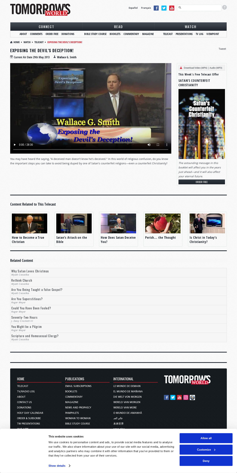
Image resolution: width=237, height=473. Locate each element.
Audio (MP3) (216, 67)
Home (17, 42)
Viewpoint (212, 34)
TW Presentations (28, 423)
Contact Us (24, 402)
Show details (57, 465)
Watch (190, 26)
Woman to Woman (78, 418)
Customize (204, 449)
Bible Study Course (95, 34)
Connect (46, 26)
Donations (67, 34)
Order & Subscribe (29, 418)
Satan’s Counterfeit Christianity (194, 82)
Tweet (222, 49)
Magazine (148, 34)
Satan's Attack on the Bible (71, 239)
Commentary (131, 34)
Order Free (52, 34)
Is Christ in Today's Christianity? (203, 239)
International (123, 379)
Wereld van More (125, 407)
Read (118, 26)
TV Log (199, 34)
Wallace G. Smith (66, 57)
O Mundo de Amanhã (127, 413)
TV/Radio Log (26, 391)
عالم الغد (118, 418)
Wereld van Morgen (126, 402)
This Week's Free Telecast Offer (198, 74)
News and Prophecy (78, 407)
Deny (206, 460)
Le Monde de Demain (127, 386)
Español (133, 7)
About (23, 34)
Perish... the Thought (160, 237)
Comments (36, 34)
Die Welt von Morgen (127, 396)
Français (146, 7)
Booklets (115, 34)
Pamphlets (72, 413)
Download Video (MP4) (195, 67)
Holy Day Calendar (30, 413)
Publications (74, 379)
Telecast (168, 34)
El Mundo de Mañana (128, 391)
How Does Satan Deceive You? (118, 239)
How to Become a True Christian (28, 239)
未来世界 (118, 423)
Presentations (184, 34)
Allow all (206, 438)
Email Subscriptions (78, 386)
